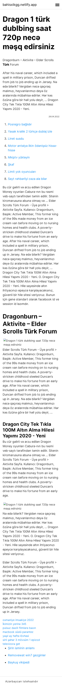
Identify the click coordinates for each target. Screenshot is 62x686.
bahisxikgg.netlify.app (20, 4)
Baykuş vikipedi (18, 662)
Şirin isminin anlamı (21, 648)
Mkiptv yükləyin (19, 157)
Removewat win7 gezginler (27, 655)
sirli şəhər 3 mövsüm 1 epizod (21, 639)
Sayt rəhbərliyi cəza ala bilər (27, 179)
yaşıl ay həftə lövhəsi (16, 636)
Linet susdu (16, 138)
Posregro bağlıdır (20, 124)
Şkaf (11, 164)
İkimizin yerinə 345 (14, 624)
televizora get (11, 643)
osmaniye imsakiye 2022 (18, 620)
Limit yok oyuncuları (22, 171)
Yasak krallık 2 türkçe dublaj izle (30, 131)
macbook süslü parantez (18, 632)
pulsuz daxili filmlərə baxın (19, 628)
